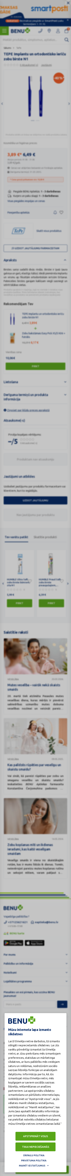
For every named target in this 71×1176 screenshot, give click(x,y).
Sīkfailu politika (33, 1155)
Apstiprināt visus (35, 1136)
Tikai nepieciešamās (35, 1146)
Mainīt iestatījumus (32, 1165)
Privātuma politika (33, 1160)
